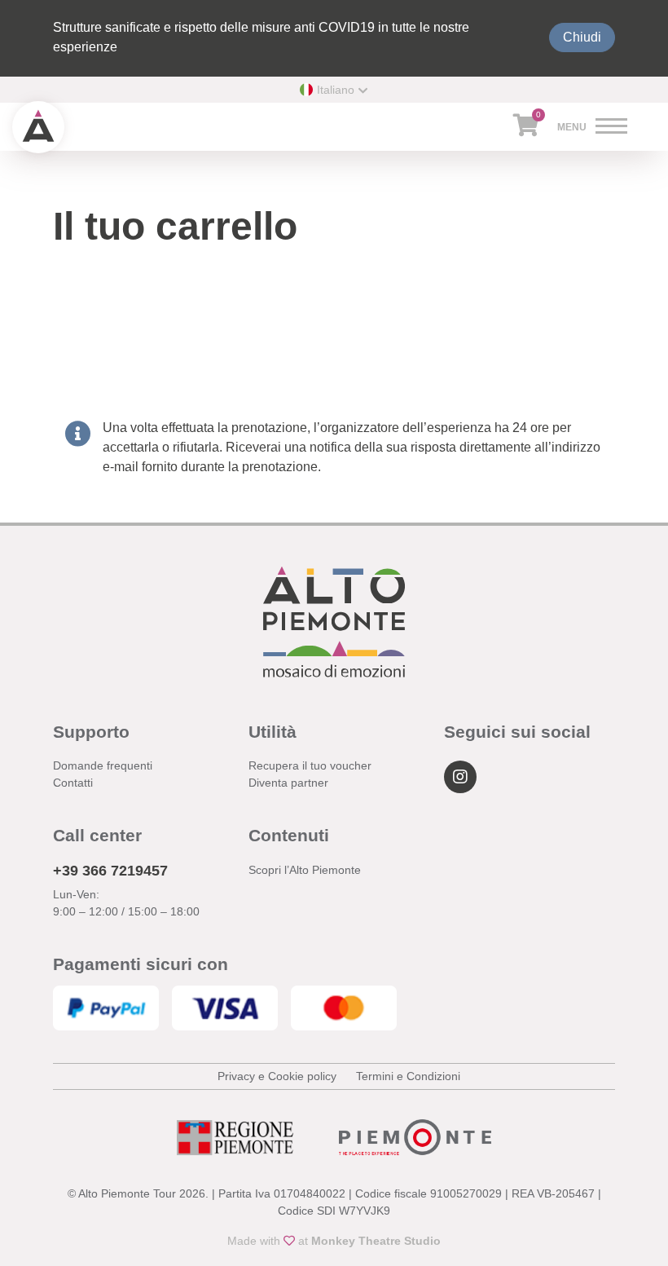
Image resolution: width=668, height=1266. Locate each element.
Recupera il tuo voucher (309, 765)
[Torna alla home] (38, 127)
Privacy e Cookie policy (277, 1076)
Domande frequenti (102, 765)
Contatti (73, 782)
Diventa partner (288, 782)
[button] (334, 90)
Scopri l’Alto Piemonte (304, 869)
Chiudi (582, 37)
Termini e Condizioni (408, 1076)
